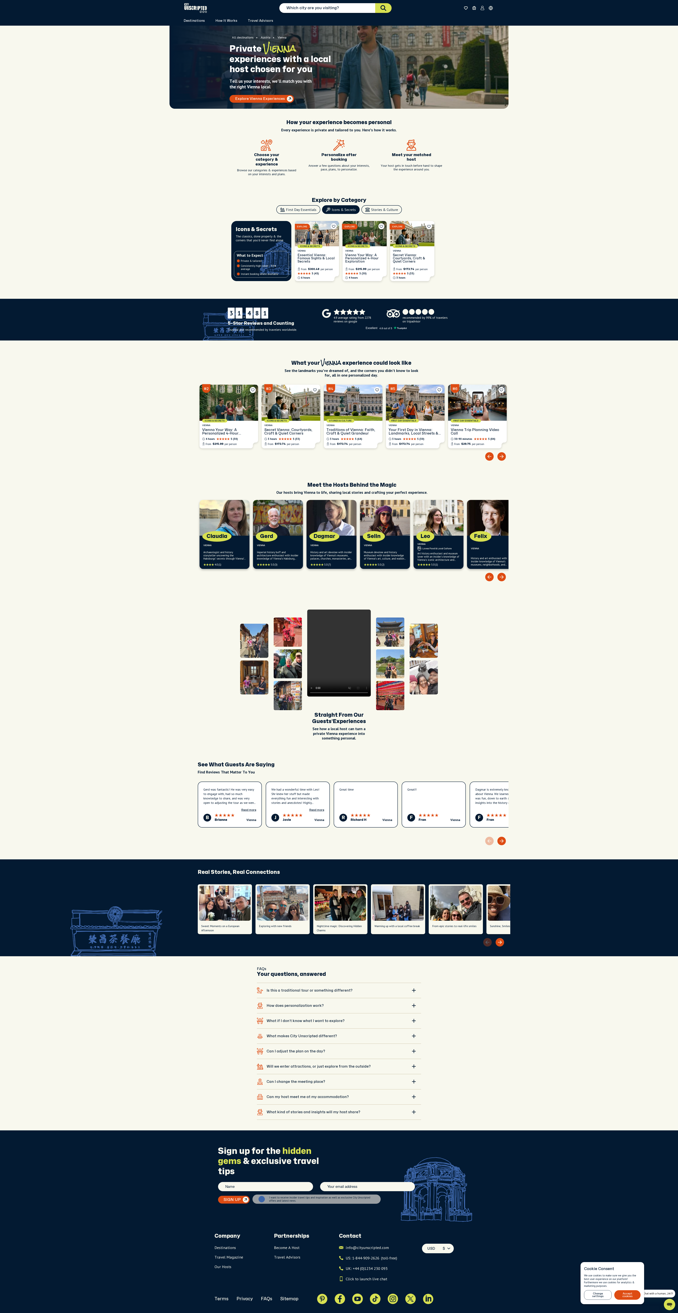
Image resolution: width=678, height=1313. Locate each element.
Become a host (286, 1247)
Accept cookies (627, 1295)
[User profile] (482, 7)
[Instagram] (393, 1299)
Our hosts (223, 1266)
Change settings (598, 1295)
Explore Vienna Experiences (260, 98)
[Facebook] (340, 1299)
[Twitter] (410, 1299)
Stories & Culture (384, 209)
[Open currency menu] (490, 8)
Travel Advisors (260, 20)
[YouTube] (357, 1299)
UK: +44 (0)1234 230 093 (367, 1268)
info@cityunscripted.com (367, 1247)
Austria (265, 37)
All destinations (243, 37)
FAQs (266, 1299)
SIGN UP (232, 1200)
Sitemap (289, 1299)
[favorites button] (465, 8)
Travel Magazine (229, 1257)
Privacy (244, 1299)
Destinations (225, 1247)
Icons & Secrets (344, 209)
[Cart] (474, 8)
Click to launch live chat (366, 1278)
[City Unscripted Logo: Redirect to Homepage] (195, 8)
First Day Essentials (301, 209)
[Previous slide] (489, 456)
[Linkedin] (428, 1299)
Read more (248, 810)
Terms (221, 1299)
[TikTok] (375, 1299)
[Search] (383, 8)
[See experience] (317, 251)
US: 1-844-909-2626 (371, 1258)
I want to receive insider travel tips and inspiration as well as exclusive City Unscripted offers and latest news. (319, 1199)
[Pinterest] (322, 1299)
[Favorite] (333, 226)
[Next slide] (501, 456)
